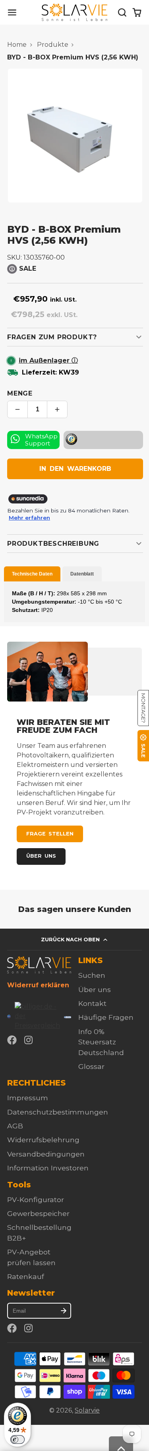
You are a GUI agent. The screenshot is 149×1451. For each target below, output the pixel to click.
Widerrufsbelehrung (43, 1140)
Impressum (27, 1098)
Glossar (91, 1066)
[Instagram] (29, 1040)
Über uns (41, 856)
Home (17, 44)
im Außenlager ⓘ (48, 360)
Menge (20, 393)
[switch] (17, 1439)
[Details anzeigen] (39, 964)
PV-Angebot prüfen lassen (31, 1257)
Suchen (91, 975)
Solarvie (87, 1410)
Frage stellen (50, 834)
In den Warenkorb (75, 468)
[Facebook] (12, 1040)
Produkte (52, 44)
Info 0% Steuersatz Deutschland (101, 1042)
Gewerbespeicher (38, 1213)
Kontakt (92, 1003)
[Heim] (74, 12)
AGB (15, 1126)
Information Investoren (48, 1168)
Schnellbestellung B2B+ (39, 1232)
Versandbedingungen (46, 1154)
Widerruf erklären (38, 985)
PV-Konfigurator (35, 1199)
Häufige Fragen (106, 1017)
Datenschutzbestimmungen (57, 1112)
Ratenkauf (25, 1276)
